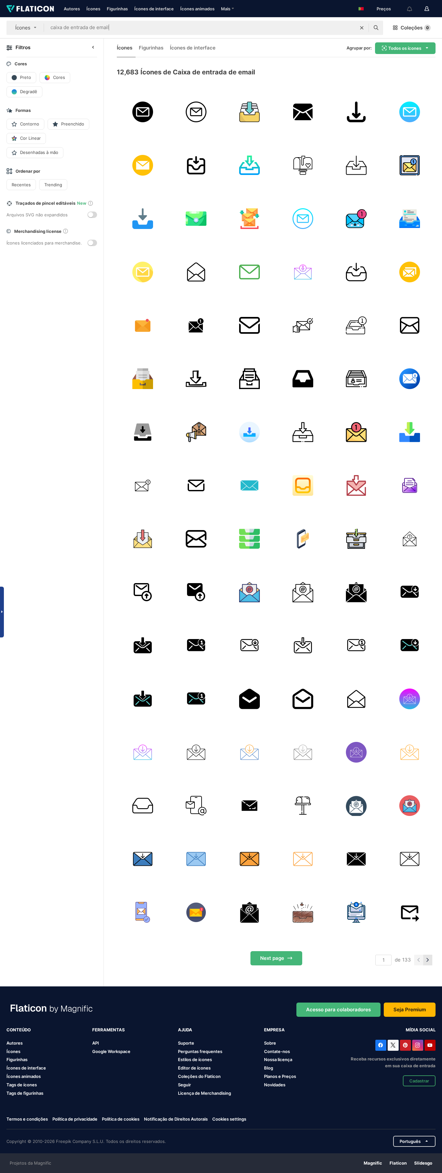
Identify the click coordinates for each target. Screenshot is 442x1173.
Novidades (274, 1084)
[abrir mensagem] (196, 272)
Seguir (184, 1084)
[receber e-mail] (409, 378)
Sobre (270, 1043)
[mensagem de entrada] (196, 325)
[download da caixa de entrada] (356, 111)
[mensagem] (249, 485)
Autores (72, 8)
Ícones (93, 8)
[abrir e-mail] (409, 485)
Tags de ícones (21, 1084)
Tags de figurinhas (24, 1093)
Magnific (373, 1163)
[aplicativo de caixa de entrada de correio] (302, 111)
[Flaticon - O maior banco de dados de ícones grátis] (30, 8)
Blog (268, 1067)
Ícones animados (197, 8)
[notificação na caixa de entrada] (196, 592)
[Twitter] (393, 1045)
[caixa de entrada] (249, 111)
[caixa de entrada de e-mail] (409, 538)
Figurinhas (117, 8)
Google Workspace (111, 1051)
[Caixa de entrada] (142, 218)
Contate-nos (277, 1051)
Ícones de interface (154, 8)
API (95, 1043)
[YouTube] (430, 1045)
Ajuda (185, 1029)
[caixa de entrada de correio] (196, 165)
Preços (384, 8)
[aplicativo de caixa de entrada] (249, 805)
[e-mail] (249, 272)
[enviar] (196, 485)
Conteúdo (18, 1029)
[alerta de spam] (196, 432)
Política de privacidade (74, 1119)
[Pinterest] (405, 1045)
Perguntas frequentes (200, 1051)
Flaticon (398, 1163)
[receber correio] (302, 325)
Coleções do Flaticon (199, 1076)
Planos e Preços (280, 1076)
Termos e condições (27, 1119)
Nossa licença (278, 1059)
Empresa (274, 1029)
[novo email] (302, 538)
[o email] (142, 111)
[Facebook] (380, 1045)
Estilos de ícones (195, 1059)
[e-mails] (409, 272)
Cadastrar (419, 1080)
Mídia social (421, 1029)
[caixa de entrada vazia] (302, 912)
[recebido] (409, 432)
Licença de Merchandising (204, 1093)
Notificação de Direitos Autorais (176, 1119)
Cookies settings (229, 1119)
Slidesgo (423, 1163)
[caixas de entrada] (249, 538)
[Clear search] (362, 28)
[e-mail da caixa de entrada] (356, 912)
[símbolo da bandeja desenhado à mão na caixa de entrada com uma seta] (196, 378)
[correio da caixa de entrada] (142, 325)
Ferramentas (108, 1029)
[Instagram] (417, 1045)
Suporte (186, 1043)
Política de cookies (120, 1119)
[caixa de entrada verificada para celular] (142, 912)
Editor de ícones (194, 1067)
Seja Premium (409, 1009)
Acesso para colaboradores (338, 1009)
